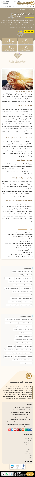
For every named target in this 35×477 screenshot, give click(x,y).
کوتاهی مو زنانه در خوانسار (12, 305)
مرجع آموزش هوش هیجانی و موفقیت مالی (22, 359)
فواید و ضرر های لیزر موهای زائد (25, 241)
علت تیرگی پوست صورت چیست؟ (24, 245)
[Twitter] (12, 430)
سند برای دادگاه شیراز (27, 319)
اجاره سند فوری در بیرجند (26, 363)
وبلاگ (2, 6)
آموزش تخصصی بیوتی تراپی (15, 301)
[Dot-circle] (9, 430)
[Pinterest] (18, 430)
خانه (33, 9)
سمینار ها (18, 6)
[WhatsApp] (7, 473)
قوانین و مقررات (28, 451)
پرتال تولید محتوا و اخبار (27, 453)
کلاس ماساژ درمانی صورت (26, 305)
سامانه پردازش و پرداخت (26, 442)
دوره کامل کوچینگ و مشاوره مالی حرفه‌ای (23, 329)
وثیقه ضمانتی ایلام (9, 349)
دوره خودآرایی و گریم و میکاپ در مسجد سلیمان (21, 298)
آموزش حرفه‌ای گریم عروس (26, 295)
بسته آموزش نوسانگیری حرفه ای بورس (23, 356)
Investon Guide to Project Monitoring (23, 339)
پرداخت (10, 6)
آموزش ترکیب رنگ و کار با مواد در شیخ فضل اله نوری (20, 281)
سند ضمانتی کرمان (8, 356)
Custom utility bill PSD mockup (24, 326)
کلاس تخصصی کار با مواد (26, 288)
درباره (31, 446)
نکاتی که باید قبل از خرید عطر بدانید (23, 239)
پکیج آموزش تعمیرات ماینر (26, 333)
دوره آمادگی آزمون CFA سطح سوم (24, 346)
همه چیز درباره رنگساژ (27, 252)
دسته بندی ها (28, 461)
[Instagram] (20, 430)
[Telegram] (11, 473)
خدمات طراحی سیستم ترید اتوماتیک (24, 349)
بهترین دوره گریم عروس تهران (11, 288)
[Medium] (26, 430)
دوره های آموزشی (28, 438)
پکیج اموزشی (29, 6)
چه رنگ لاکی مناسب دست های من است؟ (22, 236)
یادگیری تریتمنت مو (27, 301)
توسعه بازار (30, 455)
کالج (33, 6)
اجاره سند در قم (11, 346)
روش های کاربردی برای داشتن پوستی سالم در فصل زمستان (18, 243)
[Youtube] (15, 430)
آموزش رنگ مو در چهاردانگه (26, 275)
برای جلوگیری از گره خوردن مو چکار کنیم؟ (23, 250)
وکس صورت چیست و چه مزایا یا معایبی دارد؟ (21, 254)
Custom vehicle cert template (13, 319)
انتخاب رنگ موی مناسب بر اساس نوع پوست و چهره (20, 234)
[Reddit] (23, 430)
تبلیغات (30, 457)
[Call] (3, 473)
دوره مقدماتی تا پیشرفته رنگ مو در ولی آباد (22, 291)
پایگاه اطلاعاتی (29, 444)
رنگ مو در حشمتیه (9, 278)
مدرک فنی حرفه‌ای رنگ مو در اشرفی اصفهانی (22, 271)
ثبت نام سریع (30, 474)
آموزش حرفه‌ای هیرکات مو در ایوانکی (24, 278)
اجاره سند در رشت (28, 353)
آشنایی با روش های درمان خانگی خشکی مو (22, 248)
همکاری (6, 6)
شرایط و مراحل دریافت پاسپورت (14, 353)
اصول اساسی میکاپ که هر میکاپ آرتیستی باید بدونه (20, 257)
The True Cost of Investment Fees (23, 336)
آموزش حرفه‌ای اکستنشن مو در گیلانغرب (23, 285)
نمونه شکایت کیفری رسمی (11, 323)
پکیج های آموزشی (28, 440)
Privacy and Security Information (24, 343)
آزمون (14, 6)
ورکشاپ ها (23, 6)
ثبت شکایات (29, 450)
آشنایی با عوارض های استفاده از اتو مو (23, 232)
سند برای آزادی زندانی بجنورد (25, 323)
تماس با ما (30, 448)
